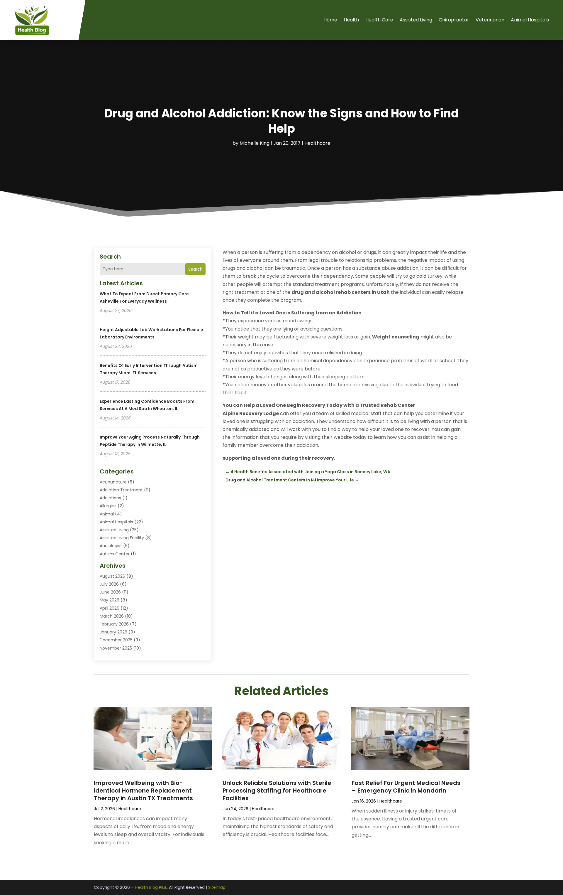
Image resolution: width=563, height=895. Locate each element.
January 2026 (113, 632)
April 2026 (109, 608)
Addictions (110, 498)
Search (195, 269)
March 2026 (112, 616)
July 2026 (109, 584)
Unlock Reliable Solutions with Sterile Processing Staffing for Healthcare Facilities (277, 790)
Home (330, 19)
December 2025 (116, 640)
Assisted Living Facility (122, 538)
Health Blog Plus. (151, 887)
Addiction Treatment (121, 490)
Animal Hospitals (530, 19)
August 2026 (112, 576)
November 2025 (116, 648)
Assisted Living (416, 19)
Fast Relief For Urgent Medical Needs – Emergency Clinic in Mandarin (406, 787)
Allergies (108, 506)
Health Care (379, 19)
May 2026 (109, 600)
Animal (107, 514)
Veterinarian (490, 19)
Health (351, 19)
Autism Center (115, 554)
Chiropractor (454, 19)
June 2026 (110, 592)
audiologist (111, 546)
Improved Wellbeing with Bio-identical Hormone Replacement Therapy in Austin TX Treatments (143, 790)
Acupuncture (113, 482)
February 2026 (114, 624)
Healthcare (317, 143)
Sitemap (216, 887)
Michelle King (254, 143)
